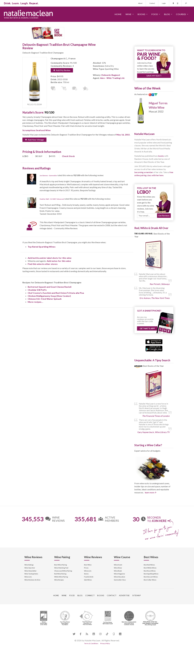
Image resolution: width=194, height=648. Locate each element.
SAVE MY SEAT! (153, 75)
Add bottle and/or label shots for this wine (49, 258)
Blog (167, 14)
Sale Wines (88, 580)
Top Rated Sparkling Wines (41, 246)
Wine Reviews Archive (32, 580)
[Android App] (153, 348)
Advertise (124, 595)
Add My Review (62, 70)
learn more (149, 492)
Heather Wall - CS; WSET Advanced (52, 199)
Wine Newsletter (30, 571)
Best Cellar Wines (150, 580)
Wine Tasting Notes (31, 574)
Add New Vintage (35, 139)
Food (154, 14)
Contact (152, 3)
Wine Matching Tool (61, 568)
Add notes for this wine (59, 261)
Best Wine (87, 565)
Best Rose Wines (150, 571)
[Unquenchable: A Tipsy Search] (154, 385)
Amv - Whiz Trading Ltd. (112, 78)
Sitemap (136, 595)
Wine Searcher (29, 568)
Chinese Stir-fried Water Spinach (45, 299)
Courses (181, 14)
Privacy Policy (105, 643)
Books (141, 14)
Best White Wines (150, 568)
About (140, 3)
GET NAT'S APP (147, 328)
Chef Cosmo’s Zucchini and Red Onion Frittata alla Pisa (56, 293)
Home (118, 14)
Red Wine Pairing (60, 574)
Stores (86, 574)
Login (164, 3)
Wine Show (118, 568)
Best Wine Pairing (60, 565)
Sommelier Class (120, 580)
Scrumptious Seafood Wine (36, 130)
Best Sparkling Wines (151, 574)
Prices (86, 568)
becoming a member (143, 172)
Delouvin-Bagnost (110, 75)
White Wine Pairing (61, 577)
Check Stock (68, 156)
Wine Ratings (29, 565)
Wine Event (118, 565)
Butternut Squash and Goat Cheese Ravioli (49, 287)
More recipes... (35, 302)
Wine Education (119, 577)
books (161, 156)
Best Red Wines (149, 565)
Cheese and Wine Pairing (63, 571)
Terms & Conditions (91, 643)
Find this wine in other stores (43, 264)
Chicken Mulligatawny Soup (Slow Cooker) (49, 296)
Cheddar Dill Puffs (37, 290)
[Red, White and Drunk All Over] (154, 256)
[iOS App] (153, 341)
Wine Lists (28, 577)
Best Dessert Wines (151, 577)
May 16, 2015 (123, 134)
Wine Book (118, 571)
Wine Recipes (59, 580)
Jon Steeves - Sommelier (48, 175)
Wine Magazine (119, 574)
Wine (128, 14)
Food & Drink (88, 577)
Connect (90, 595)
